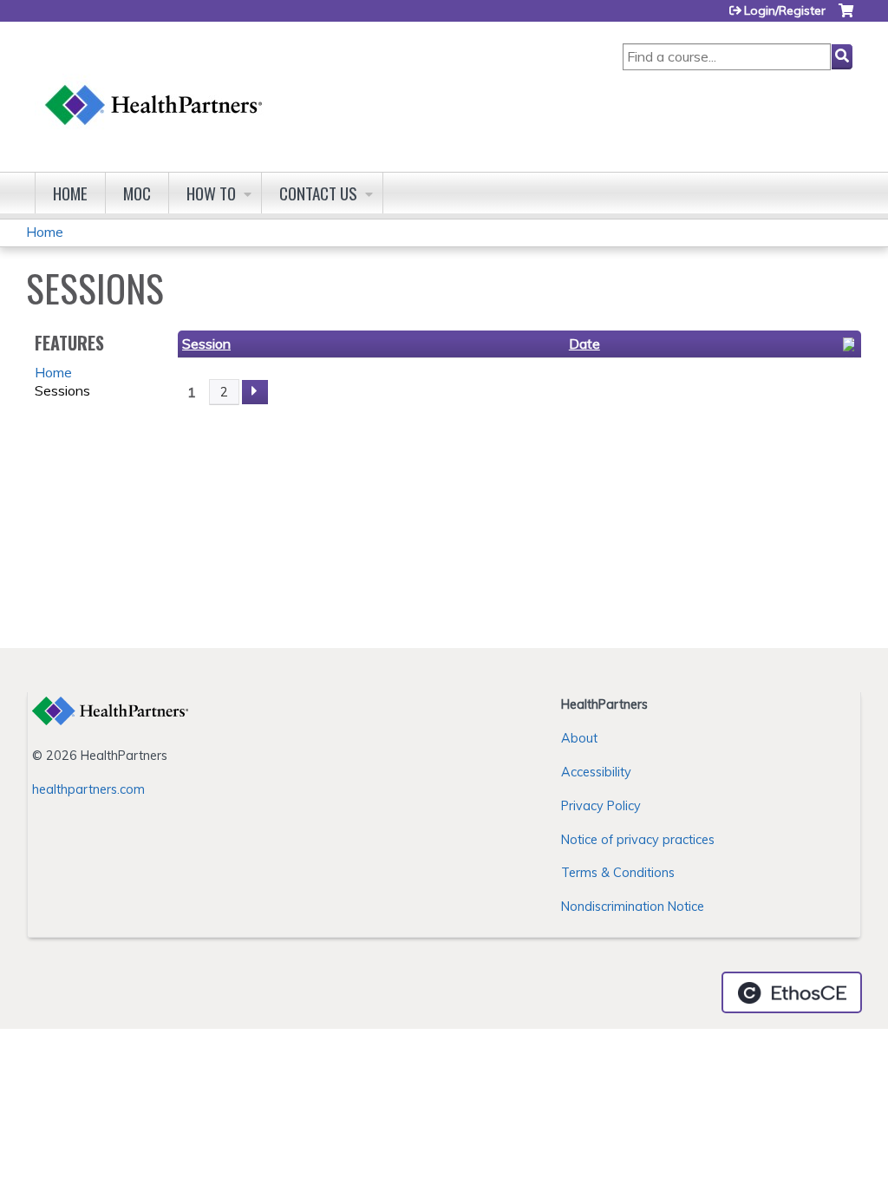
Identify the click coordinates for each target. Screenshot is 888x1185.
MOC (137, 193)
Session (206, 343)
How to (211, 193)
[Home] (154, 88)
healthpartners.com (88, 789)
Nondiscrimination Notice (632, 906)
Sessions (62, 390)
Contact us (318, 193)
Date (584, 343)
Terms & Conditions (618, 873)
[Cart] (846, 16)
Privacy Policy (601, 806)
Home (70, 193)
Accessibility (596, 772)
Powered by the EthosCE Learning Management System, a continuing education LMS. (792, 992)
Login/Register (785, 10)
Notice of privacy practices (638, 840)
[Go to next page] (255, 392)
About (579, 738)
